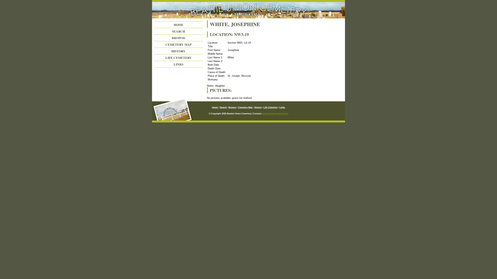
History (178, 51)
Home (178, 24)
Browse (178, 38)
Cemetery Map (178, 44)
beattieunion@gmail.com (275, 113)
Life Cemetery (178, 57)
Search (178, 31)
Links (178, 64)
